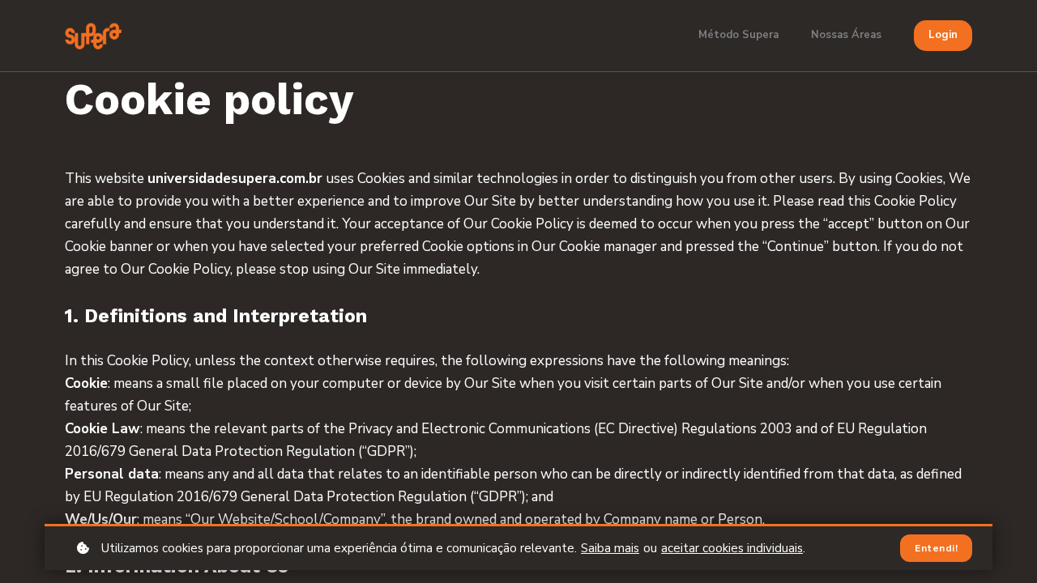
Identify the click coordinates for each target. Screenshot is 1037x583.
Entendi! (936, 548)
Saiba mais (610, 548)
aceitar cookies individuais (732, 548)
